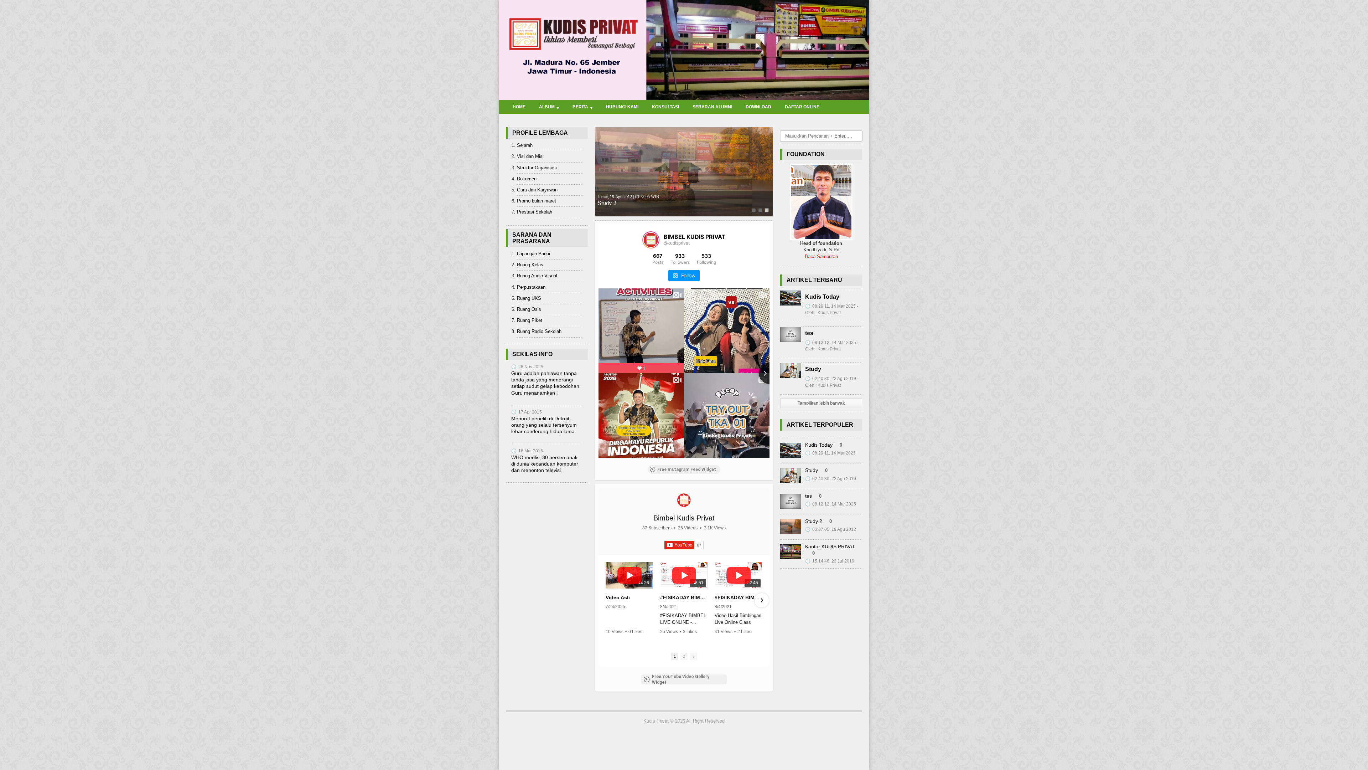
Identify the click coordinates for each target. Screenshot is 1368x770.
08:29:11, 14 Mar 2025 (830, 453)
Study (813, 369)
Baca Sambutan (821, 256)
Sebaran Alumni (712, 106)
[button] (606, 600)
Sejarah (525, 145)
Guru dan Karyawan (537, 189)
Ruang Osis (529, 309)
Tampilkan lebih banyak (821, 403)
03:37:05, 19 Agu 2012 (830, 529)
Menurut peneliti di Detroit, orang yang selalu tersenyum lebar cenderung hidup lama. (544, 425)
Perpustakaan (531, 287)
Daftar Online (802, 106)
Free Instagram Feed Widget (686, 469)
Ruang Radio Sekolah (539, 331)
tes (809, 333)
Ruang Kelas (530, 264)
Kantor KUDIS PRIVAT (830, 546)
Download (758, 106)
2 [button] (684, 656)
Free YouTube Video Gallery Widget (680, 679)
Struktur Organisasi (537, 167)
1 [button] (675, 656)
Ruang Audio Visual (537, 275)
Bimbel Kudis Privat (684, 518)
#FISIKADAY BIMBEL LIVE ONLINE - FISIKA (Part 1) (738, 597)
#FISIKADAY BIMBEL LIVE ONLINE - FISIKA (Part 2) (684, 597)
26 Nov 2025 (527, 366)
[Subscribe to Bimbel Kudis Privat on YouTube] (684, 545)
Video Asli (618, 597)
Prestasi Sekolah (534, 212)
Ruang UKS (529, 298)
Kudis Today (822, 297)
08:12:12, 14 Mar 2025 (830, 504)
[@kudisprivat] (651, 240)
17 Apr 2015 (526, 412)
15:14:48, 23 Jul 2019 (829, 561)
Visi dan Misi (530, 156)
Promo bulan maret (536, 201)
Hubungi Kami (622, 106)
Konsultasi (665, 106)
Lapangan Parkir (533, 253)
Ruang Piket (529, 320)
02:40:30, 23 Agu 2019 (830, 478)
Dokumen (527, 178)
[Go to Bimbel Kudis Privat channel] (684, 500)
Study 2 (628, 200)
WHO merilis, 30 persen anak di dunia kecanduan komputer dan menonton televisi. (544, 464)
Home (519, 106)
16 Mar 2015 (527, 450)
